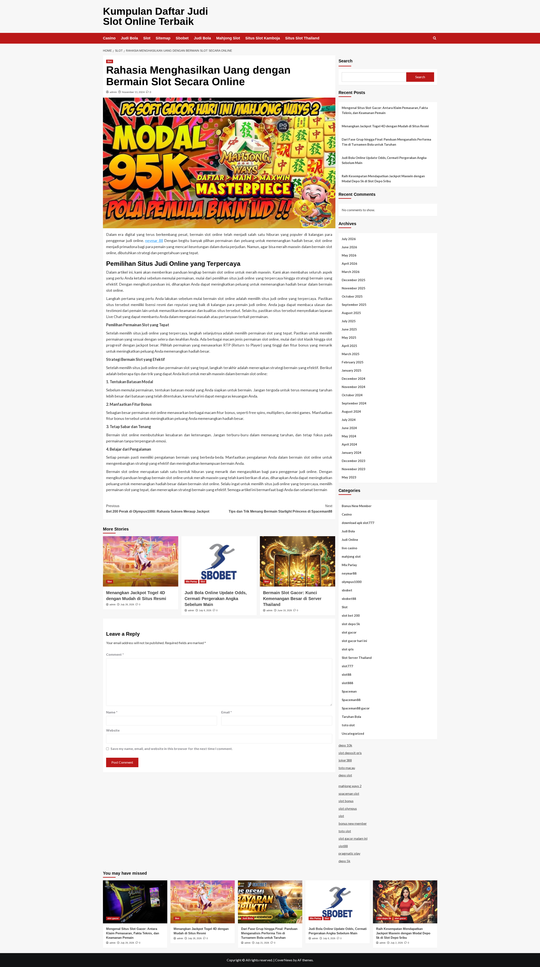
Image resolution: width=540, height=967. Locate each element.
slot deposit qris (350, 753)
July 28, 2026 (127, 604)
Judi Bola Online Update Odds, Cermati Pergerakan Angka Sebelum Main (216, 598)
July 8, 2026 (205, 610)
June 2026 (349, 247)
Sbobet (182, 38)
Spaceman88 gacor (356, 708)
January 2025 (351, 370)
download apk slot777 (358, 523)
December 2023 (353, 461)
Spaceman (349, 691)
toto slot (348, 725)
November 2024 (353, 387)
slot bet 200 (351, 615)
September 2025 (354, 304)
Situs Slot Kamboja (262, 38)
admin (113, 92)
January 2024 (351, 452)
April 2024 (349, 444)
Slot (146, 38)
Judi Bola (129, 38)
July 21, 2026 (262, 942)
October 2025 (352, 296)
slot (341, 816)
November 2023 (353, 469)
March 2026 (350, 272)
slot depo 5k (351, 624)
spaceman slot (349, 793)
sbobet (347, 590)
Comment (115, 654)
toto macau (347, 768)
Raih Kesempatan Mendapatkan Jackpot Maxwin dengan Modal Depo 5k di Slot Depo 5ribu (383, 178)
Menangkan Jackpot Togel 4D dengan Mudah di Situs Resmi (385, 126)
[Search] (434, 38)
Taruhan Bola (351, 717)
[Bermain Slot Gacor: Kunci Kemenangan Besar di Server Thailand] (297, 561)
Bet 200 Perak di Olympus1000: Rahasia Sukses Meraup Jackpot (157, 508)
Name (111, 712)
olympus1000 (352, 582)
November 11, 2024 (133, 92)
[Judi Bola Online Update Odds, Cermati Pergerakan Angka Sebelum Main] (219, 561)
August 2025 (351, 313)
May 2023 (349, 477)
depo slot (345, 775)
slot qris (348, 649)
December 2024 (353, 378)
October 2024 (352, 395)
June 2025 (349, 329)
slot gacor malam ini (353, 838)
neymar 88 (154, 240)
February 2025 (352, 362)
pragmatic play (349, 853)
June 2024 (349, 428)
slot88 (346, 674)
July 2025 (349, 321)
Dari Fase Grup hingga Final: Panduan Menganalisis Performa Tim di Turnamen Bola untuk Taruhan (386, 141)
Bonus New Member (356, 506)
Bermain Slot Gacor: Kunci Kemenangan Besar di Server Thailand (292, 598)
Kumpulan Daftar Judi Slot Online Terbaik (155, 16)
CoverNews (283, 960)
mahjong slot (351, 556)
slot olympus (348, 808)
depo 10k (345, 745)
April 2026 (349, 263)
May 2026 (349, 255)
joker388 (345, 760)
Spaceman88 (351, 700)
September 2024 (354, 403)
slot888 (347, 683)
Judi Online (350, 539)
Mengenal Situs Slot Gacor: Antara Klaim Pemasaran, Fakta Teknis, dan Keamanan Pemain (385, 110)
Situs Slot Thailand (302, 38)
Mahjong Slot (228, 38)
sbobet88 (349, 598)
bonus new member (353, 823)
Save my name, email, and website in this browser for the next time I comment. (172, 749)
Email (226, 712)
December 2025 (353, 280)
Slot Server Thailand (357, 657)
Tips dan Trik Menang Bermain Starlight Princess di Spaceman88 (280, 508)
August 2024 (351, 411)
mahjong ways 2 (350, 786)
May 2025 (349, 337)
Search (345, 61)
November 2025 (353, 288)
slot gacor (349, 632)
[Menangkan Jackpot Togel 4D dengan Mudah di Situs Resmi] (140, 561)
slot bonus (346, 801)
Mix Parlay (191, 581)
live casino (349, 548)
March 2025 (350, 354)
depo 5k (344, 861)
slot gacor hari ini (354, 641)
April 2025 (349, 346)
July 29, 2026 (127, 942)
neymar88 (349, 573)
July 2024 (349, 420)
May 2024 (349, 436)
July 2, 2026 (396, 942)
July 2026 (349, 239)
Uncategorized (353, 733)
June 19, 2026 (284, 610)
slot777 (347, 666)
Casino (109, 38)
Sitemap (163, 38)
